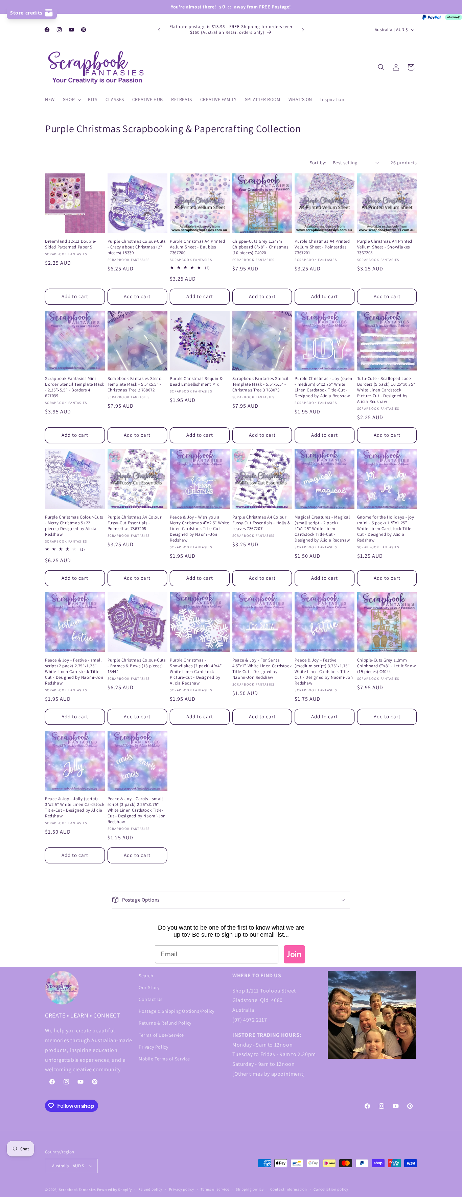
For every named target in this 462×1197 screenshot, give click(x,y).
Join (294, 954)
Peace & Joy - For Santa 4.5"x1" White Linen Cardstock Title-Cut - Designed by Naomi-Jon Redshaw (262, 668)
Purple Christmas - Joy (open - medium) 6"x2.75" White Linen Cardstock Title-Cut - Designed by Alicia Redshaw (323, 387)
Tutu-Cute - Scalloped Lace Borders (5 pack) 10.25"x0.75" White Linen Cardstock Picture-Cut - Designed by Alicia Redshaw (386, 390)
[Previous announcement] (159, 29)
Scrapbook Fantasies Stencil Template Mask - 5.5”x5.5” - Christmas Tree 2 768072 (136, 384)
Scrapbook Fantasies (77, 1189)
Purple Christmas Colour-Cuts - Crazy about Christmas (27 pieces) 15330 (137, 247)
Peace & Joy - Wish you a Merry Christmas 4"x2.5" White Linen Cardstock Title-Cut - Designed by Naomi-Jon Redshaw (199, 528)
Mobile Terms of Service (164, 1059)
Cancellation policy (331, 1189)
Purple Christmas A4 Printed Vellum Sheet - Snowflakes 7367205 (384, 247)
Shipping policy (250, 1189)
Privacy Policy (153, 1047)
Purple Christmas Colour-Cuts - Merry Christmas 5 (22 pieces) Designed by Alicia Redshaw (74, 525)
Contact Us (151, 999)
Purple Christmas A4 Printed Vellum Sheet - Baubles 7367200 (197, 247)
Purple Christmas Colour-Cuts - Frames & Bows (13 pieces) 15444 (137, 665)
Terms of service (215, 1189)
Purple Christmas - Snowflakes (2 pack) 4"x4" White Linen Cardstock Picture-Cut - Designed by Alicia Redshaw (196, 671)
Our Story (149, 987)
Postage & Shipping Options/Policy (176, 1011)
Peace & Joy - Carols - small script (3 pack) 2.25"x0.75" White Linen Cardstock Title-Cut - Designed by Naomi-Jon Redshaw (137, 810)
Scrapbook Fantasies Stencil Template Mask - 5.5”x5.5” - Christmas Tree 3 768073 (260, 384)
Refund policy (150, 1189)
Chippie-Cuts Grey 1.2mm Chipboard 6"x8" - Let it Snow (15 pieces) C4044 (386, 665)
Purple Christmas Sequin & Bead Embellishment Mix (196, 381)
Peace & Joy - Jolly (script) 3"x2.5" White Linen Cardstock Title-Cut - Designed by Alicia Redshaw (74, 807)
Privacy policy (181, 1189)
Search (146, 976)
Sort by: (318, 163)
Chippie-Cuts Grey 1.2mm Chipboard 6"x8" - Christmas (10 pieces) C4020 (260, 247)
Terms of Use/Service (161, 1035)
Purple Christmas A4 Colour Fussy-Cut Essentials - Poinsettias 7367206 (135, 522)
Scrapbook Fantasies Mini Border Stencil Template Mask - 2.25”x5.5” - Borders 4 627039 (74, 387)
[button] (71, 99)
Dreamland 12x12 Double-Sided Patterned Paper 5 (70, 244)
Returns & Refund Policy (165, 1023)
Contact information (288, 1189)
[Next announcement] (303, 29)
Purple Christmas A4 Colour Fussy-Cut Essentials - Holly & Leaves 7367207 (261, 522)
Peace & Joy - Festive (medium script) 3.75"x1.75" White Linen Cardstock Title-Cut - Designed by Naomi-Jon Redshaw (324, 671)
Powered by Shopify (114, 1189)
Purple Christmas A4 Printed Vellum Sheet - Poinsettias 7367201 (322, 247)
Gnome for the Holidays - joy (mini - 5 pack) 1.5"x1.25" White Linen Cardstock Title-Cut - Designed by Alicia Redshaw (385, 528)
